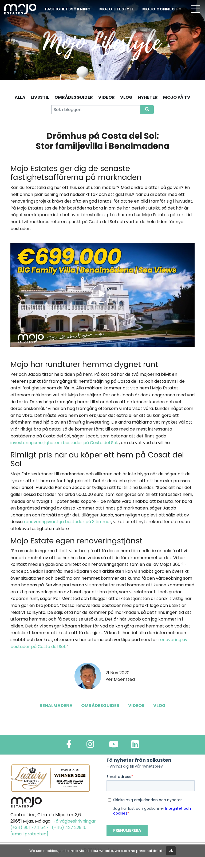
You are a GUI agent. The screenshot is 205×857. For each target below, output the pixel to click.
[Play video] (102, 294)
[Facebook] (69, 746)
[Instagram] (90, 746)
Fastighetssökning (68, 9)
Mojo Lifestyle (116, 9)
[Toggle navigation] (195, 9)
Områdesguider (100, 705)
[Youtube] (114, 746)
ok (171, 850)
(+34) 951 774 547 (29, 827)
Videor (136, 705)
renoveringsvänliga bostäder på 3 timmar (67, 522)
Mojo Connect (160, 9)
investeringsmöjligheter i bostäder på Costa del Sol (63, 443)
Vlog (159, 705)
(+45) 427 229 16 (69, 827)
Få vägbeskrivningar (74, 821)
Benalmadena (56, 705)
